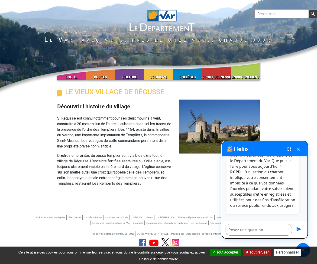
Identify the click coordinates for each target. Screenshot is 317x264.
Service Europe (199, 223)
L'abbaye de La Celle (116, 217)
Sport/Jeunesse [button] (216, 77)
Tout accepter (226, 252)
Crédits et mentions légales (50, 217)
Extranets (138, 223)
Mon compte (177, 234)
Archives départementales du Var (195, 217)
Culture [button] (129, 77)
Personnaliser (287, 252)
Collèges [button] (187, 77)
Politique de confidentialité (158, 259)
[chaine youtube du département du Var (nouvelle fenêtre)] (153, 243)
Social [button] (71, 77)
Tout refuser (259, 252)
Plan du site (74, 217)
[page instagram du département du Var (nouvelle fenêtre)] (175, 242)
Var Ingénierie (217, 223)
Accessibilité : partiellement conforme (206, 234)
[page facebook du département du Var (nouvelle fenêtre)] (142, 242)
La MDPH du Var (166, 217)
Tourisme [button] (158, 77)
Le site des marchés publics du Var (111, 223)
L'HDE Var (137, 217)
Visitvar (149, 217)
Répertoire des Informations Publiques (167, 223)
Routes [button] (100, 77)
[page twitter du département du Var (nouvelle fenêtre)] (165, 242)
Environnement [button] (245, 77)
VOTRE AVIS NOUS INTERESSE (152, 234)
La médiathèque (93, 217)
